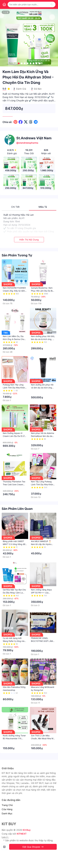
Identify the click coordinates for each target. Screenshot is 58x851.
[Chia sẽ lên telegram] (36, 122)
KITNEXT (22, 833)
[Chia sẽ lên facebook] (21, 122)
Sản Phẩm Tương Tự (17, 255)
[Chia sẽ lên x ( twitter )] (26, 122)
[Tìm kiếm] (52, 4)
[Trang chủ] (4, 4)
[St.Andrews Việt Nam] (4, 847)
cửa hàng (7, 809)
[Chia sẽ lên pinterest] (15, 122)
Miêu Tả (43, 206)
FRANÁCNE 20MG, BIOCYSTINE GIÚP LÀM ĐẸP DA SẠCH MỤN (42, 641)
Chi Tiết (15, 206)
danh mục (7, 813)
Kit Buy (27, 830)
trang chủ (7, 805)
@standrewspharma (27, 142)
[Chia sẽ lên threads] (31, 122)
